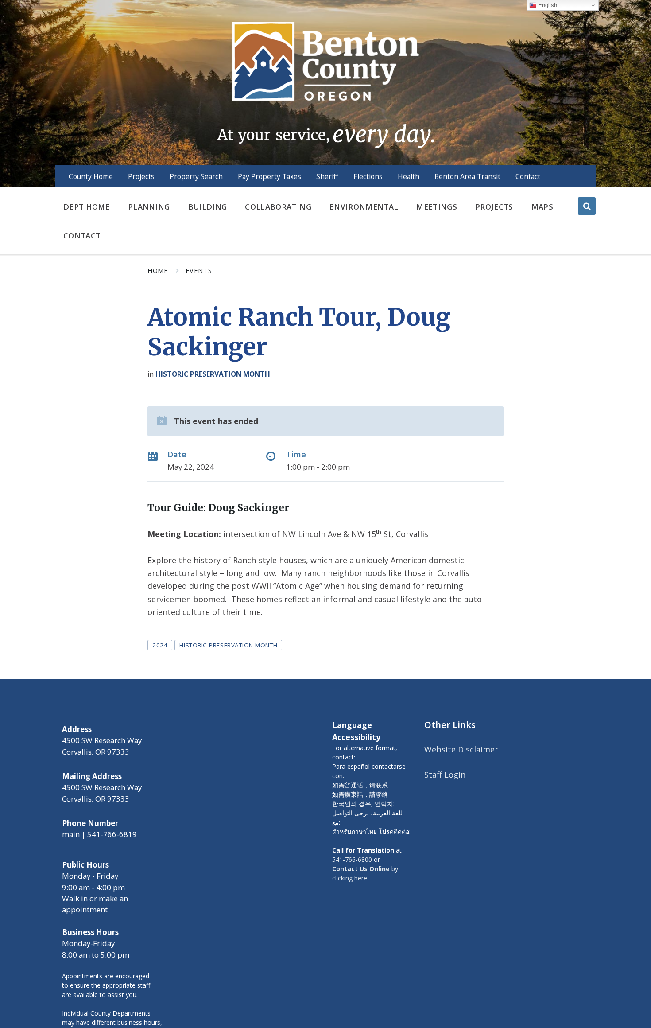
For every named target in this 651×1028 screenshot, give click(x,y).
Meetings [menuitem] (436, 207)
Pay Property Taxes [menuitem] (269, 176)
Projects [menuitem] (141, 176)
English (546, 5)
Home (157, 270)
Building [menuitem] (207, 207)
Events (199, 270)
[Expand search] (587, 206)
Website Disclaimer (461, 749)
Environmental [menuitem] (363, 207)
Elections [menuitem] (368, 176)
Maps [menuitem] (542, 207)
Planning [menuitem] (149, 207)
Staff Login (444, 774)
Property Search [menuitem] (196, 176)
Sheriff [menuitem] (327, 176)
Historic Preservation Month (212, 374)
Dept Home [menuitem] (86, 207)
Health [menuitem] (408, 176)
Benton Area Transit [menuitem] (467, 176)
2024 (159, 645)
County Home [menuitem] (91, 176)
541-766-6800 (352, 859)
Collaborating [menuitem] (278, 207)
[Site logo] (325, 83)
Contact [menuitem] (527, 176)
